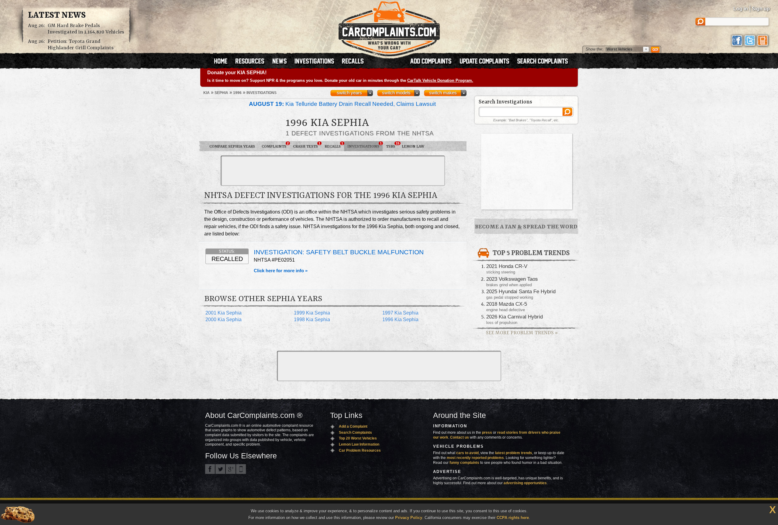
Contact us (459, 437)
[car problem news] (282, 61)
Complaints (275, 145)
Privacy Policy (408, 517)
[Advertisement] (332, 170)
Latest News (57, 15)
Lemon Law (413, 146)
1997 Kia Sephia (400, 312)
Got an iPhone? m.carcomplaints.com (241, 469)
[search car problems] (545, 61)
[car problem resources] (252, 61)
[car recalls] (353, 61)
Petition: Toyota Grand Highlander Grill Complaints (81, 45)
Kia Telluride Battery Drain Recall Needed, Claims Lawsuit (342, 104)
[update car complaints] (487, 61)
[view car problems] (223, 61)
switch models (396, 92)
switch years (349, 92)
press (487, 432)
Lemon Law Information (359, 444)
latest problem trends (513, 453)
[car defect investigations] (316, 61)
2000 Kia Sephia (223, 319)
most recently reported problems (475, 458)
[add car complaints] (433, 61)
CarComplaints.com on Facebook (210, 469)
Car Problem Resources (360, 450)
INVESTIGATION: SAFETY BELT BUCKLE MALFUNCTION (339, 252)
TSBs (392, 145)
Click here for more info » (281, 270)
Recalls (334, 145)
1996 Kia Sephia (400, 319)
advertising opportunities (525, 483)
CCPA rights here (513, 517)
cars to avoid (467, 453)
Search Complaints (355, 432)
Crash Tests (306, 145)
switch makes (443, 92)
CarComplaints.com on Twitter (220, 469)
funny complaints (464, 463)
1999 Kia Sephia (312, 312)
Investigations (364, 145)
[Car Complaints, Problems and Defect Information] (389, 27)
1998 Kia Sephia (312, 319)
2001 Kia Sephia (223, 312)
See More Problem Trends (522, 333)
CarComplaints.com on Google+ (231, 469)
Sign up (761, 8)
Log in (740, 8)
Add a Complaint (353, 426)
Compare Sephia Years (232, 146)
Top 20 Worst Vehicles (358, 438)
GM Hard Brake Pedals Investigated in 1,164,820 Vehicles (86, 29)
